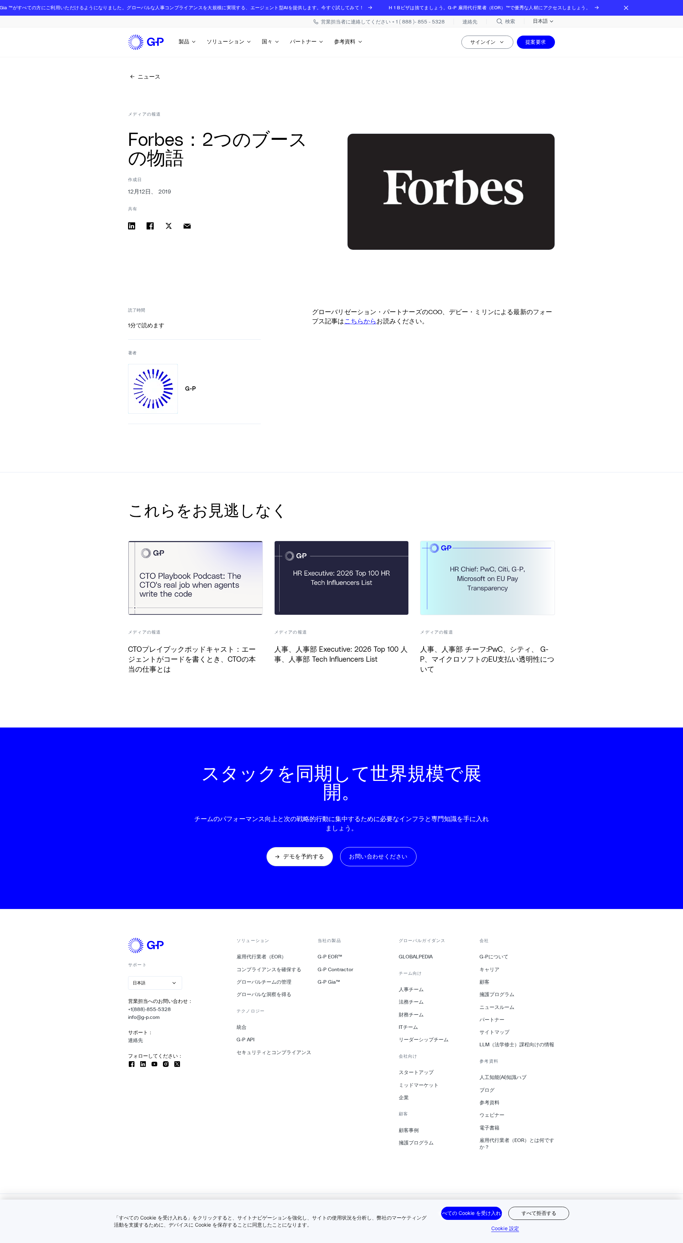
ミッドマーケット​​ (419, 1085)
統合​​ (242, 1027)
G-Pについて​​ (494, 956)
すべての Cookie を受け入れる (471, 1213)
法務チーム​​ (411, 1002)
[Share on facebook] (150, 225)
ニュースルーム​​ (497, 1007)
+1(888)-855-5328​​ (149, 1009)
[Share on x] (168, 225)
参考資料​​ (345, 41)
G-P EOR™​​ (330, 956)
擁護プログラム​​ (416, 1143)
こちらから (360, 321)
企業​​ (404, 1097)
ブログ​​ (487, 1090)
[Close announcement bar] (626, 8)
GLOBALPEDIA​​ (416, 956)
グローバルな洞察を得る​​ (264, 994)
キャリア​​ (490, 969)
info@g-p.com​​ (144, 1017)
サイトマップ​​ (495, 1032)
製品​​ (184, 41)
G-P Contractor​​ (336, 969)
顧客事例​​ (409, 1130)
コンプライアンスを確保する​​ (269, 969)
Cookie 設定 (505, 1228)
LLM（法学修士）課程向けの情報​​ (517, 1044)
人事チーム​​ (411, 989)
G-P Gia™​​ (329, 982)
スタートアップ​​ (416, 1072)
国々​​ (267, 41)
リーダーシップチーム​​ (424, 1039)
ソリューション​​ (226, 41)
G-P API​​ (246, 1039)
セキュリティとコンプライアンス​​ (274, 1052)
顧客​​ (485, 982)
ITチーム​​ (408, 1027)
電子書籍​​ (490, 1128)
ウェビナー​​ (492, 1115)
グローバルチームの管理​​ (264, 982)
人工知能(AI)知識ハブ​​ (503, 1077)
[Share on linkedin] (131, 225)
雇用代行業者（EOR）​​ (262, 956)
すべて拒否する (538, 1213)
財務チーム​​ (411, 1014)
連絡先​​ (135, 1040)
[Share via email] (187, 225)
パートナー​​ (303, 41)
